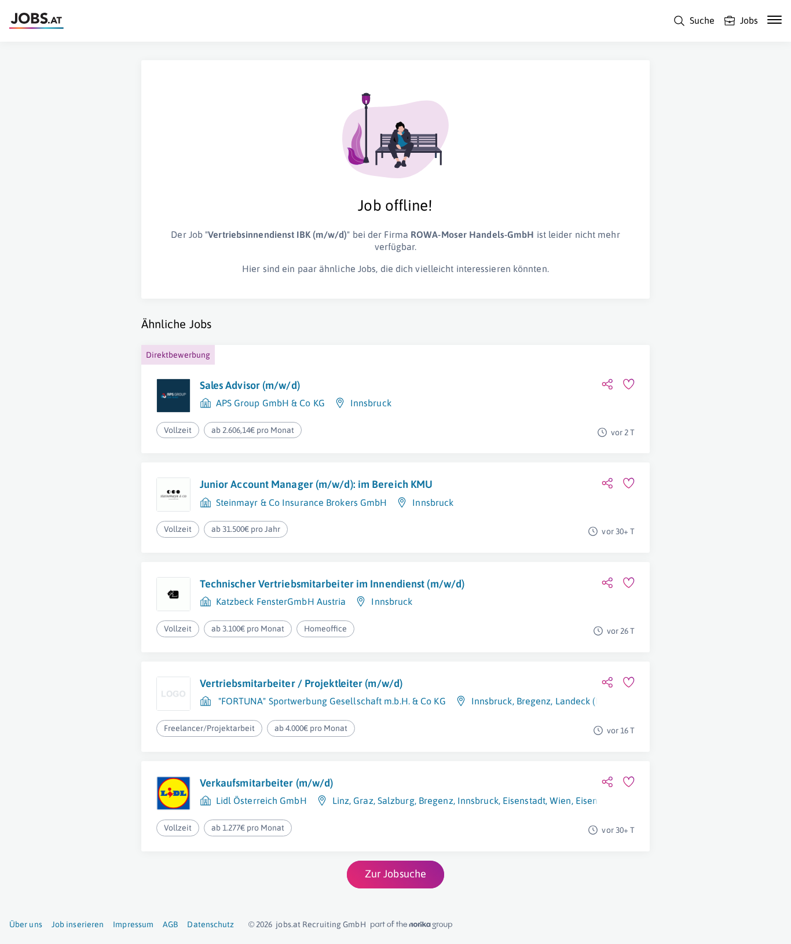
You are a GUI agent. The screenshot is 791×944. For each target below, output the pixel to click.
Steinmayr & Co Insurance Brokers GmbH (301, 502)
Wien (560, 800)
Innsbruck (370, 403)
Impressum (133, 924)
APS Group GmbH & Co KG (270, 403)
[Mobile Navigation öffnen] (774, 20)
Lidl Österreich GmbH (261, 800)
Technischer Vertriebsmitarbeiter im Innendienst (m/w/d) (332, 584)
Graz (363, 800)
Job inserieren (78, 924)
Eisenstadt (524, 800)
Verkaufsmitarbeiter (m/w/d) (267, 783)
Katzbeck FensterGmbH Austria (281, 601)
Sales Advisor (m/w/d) (250, 385)
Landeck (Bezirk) (590, 701)
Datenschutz (210, 924)
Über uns (25, 924)
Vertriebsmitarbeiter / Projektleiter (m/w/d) (301, 683)
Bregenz (534, 701)
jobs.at (288, 924)
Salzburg (396, 800)
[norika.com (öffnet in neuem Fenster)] (411, 925)
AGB (170, 924)
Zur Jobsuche (395, 874)
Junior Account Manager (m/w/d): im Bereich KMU (316, 484)
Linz (340, 800)
